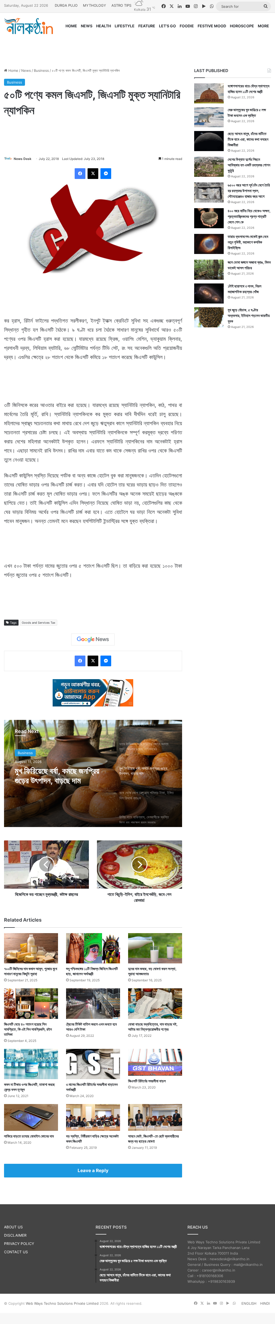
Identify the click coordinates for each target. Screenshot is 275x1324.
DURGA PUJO (66, 5)
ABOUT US (13, 1227)
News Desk (22, 159)
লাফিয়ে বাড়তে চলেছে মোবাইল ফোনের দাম (29, 1136)
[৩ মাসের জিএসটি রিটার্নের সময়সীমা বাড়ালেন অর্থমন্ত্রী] (93, 1064)
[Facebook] (80, 173)
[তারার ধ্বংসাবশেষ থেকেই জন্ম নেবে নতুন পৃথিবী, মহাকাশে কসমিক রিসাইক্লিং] (209, 244)
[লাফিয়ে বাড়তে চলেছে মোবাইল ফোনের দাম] (31, 1117)
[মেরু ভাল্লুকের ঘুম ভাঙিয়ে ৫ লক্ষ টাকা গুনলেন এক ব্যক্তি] (209, 117)
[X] (93, 173)
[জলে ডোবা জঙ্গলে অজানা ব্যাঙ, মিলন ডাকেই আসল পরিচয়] (209, 270)
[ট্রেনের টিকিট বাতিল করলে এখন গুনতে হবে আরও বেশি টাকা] (93, 1003)
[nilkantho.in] (28, 26)
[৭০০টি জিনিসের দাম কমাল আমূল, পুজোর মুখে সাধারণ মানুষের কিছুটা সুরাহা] (31, 948)
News (26, 70)
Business (41, 70)
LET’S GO (167, 26)
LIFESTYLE (125, 26)
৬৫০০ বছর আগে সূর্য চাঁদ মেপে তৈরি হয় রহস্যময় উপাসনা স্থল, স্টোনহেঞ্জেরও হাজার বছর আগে (249, 191)
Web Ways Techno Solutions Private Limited (62, 1303)
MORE (263, 26)
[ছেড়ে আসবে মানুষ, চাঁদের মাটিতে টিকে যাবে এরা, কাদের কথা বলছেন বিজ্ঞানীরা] (209, 141)
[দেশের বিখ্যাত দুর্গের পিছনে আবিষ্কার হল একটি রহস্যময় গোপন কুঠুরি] (209, 167)
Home (12, 70)
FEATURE (146, 26)
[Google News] (93, 639)
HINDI (265, 1303)
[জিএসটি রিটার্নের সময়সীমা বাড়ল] (155, 1062)
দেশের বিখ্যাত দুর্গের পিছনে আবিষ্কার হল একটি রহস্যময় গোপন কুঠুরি (249, 165)
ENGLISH (248, 1303)
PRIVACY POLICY (19, 1243)
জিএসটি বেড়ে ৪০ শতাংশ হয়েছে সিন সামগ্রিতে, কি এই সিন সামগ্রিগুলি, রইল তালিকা (28, 1029)
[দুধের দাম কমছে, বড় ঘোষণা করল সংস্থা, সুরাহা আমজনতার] (155, 948)
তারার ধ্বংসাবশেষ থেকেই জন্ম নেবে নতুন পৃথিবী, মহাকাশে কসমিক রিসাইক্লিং (248, 242)
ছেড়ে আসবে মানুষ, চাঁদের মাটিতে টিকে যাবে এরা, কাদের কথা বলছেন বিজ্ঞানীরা (248, 139)
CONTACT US (16, 1252)
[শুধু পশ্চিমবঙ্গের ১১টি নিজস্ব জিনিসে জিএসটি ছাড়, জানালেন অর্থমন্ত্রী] (93, 948)
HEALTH (103, 26)
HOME (71, 26)
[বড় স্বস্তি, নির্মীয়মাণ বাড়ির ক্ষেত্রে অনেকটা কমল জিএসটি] (93, 1117)
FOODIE (187, 26)
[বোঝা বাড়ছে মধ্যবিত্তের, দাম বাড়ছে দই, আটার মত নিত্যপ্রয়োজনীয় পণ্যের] (155, 1003)
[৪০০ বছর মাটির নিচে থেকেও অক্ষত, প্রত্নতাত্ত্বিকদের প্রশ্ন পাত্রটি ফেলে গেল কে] (209, 218)
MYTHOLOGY (94, 5)
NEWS (86, 26)
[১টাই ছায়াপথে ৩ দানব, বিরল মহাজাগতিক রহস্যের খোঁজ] (209, 293)
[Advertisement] (137, 46)
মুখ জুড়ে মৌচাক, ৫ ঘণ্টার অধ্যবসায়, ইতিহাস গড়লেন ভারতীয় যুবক (249, 315)
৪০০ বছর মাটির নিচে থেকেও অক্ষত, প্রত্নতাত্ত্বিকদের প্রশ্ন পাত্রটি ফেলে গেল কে (249, 216)
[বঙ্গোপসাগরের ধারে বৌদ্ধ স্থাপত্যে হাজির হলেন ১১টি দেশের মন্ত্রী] (209, 93)
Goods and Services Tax (38, 622)
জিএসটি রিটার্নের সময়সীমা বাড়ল (147, 1081)
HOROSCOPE (242, 26)
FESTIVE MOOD (212, 26)
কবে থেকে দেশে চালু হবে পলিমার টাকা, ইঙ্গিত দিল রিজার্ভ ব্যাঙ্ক (56, 775)
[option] (93, 773)
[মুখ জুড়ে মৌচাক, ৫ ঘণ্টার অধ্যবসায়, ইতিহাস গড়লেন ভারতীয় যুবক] (209, 317)
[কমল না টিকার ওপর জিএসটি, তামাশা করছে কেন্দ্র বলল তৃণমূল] (31, 1064)
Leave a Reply (93, 1170)
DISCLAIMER (15, 1235)
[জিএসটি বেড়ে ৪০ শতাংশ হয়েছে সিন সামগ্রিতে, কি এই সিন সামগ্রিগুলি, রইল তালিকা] (31, 1003)
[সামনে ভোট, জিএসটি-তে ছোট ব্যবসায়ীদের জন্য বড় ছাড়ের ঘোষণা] (155, 1117)
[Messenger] (105, 173)
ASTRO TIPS (121, 5)
